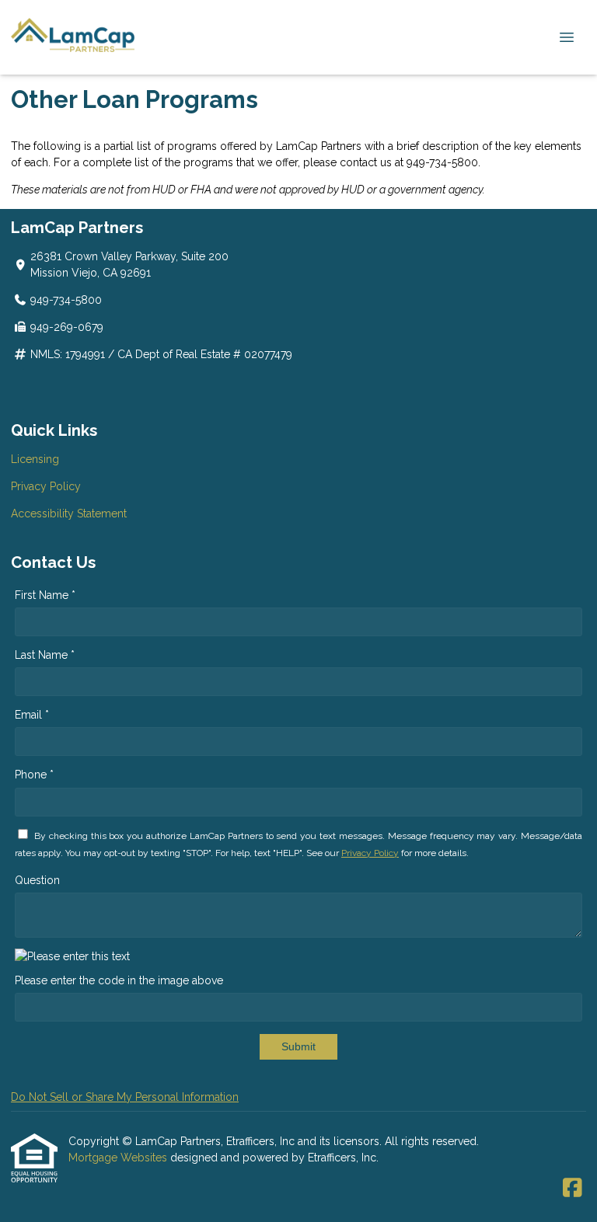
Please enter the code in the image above (119, 980)
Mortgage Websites (119, 1157)
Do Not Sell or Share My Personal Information (125, 1097)
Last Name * (45, 655)
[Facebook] (572, 1188)
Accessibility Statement (69, 513)
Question (37, 880)
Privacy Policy (46, 486)
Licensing (35, 459)
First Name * (45, 595)
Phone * (34, 774)
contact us (366, 162)
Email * (32, 714)
